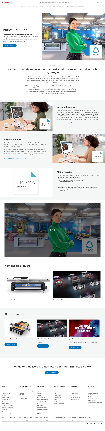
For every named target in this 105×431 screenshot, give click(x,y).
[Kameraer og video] (31, 6)
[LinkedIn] (94, 423)
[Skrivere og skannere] (51, 6)
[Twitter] (98, 423)
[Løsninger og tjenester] (65, 6)
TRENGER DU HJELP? (52, 362)
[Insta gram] (91, 423)
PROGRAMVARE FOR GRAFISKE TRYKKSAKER (13, 26)
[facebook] (87, 423)
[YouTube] (101, 423)
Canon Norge (5, 424)
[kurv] (101, 2)
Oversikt (52, 65)
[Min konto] (98, 2)
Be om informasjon (9, 45)
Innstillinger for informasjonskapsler (65, 420)
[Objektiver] (39, 6)
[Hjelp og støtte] (75, 6)
